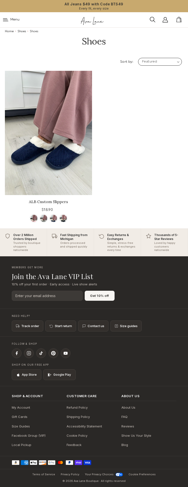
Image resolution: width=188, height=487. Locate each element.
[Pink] (34, 218)
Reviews (127, 426)
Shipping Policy (78, 417)
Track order (30, 326)
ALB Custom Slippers (48, 201)
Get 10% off (99, 296)
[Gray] (43, 218)
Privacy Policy (70, 474)
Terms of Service (43, 474)
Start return (63, 326)
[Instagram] (29, 353)
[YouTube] (65, 353)
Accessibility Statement (84, 426)
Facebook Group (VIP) (29, 435)
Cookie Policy (77, 435)
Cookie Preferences (142, 474)
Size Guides (21, 426)
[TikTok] (41, 353)
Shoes (22, 31)
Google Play (62, 374)
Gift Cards (19, 417)
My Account (21, 407)
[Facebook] (17, 353)
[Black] (63, 218)
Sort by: (126, 61)
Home (9, 31)
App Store (29, 374)
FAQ (124, 417)
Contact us (96, 326)
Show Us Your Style (136, 435)
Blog (124, 445)
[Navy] (53, 218)
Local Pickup (21, 445)
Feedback (74, 445)
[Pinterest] (53, 353)
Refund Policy (77, 407)
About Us (128, 407)
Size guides (129, 326)
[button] (154, 19)
